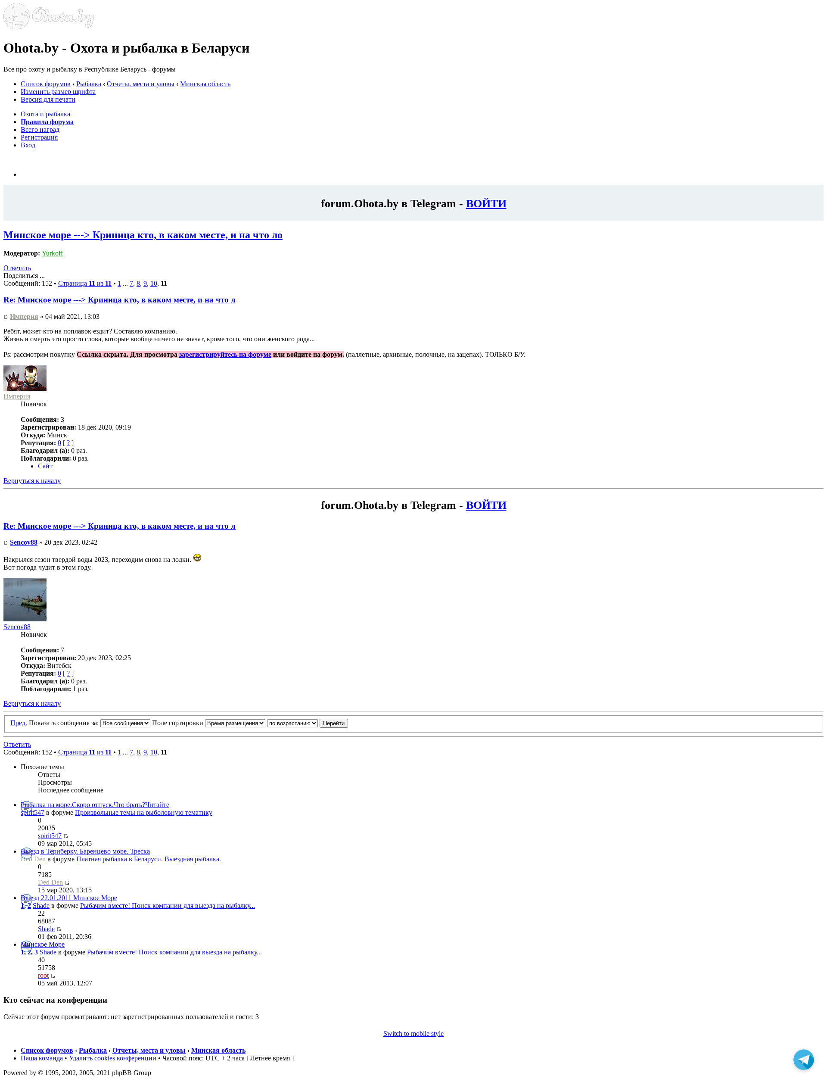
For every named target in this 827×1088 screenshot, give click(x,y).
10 (153, 283)
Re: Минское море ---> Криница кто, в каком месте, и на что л (119, 299)
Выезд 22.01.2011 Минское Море (69, 897)
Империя (24, 316)
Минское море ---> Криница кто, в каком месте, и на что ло (143, 234)
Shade (41, 905)
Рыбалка (88, 83)
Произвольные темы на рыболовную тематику (143, 812)
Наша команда (42, 1058)
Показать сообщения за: (64, 722)
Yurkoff (52, 253)
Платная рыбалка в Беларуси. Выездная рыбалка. (148, 859)
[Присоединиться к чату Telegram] (803, 1061)
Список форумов (46, 83)
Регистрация (39, 137)
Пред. (18, 722)
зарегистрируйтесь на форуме (225, 354)
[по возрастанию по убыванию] (307, 722)
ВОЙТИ (486, 203)
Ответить (17, 267)
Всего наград (40, 129)
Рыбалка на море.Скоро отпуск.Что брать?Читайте (95, 804)
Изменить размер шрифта (58, 91)
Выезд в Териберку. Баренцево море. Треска (85, 851)
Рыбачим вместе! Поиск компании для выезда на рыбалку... (167, 905)
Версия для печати (48, 99)
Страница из (85, 283)
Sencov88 (23, 542)
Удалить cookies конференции (112, 1058)
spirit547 (32, 812)
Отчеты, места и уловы (140, 83)
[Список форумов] (48, 27)
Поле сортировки (178, 722)
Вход (28, 145)
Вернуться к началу (32, 480)
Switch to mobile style (413, 1033)
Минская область (205, 83)
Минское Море (43, 944)
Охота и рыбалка (45, 114)
